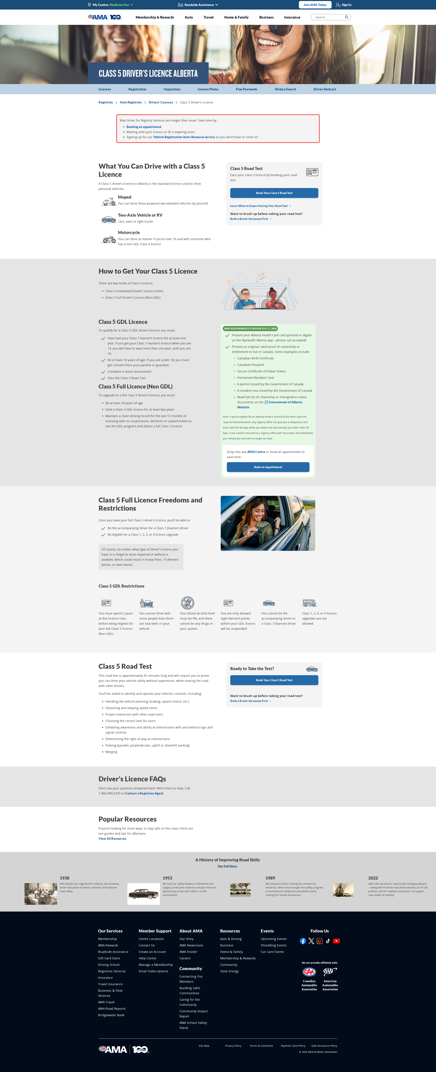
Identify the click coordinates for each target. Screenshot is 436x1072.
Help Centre (147, 958)
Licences (105, 89)
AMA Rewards (108, 945)
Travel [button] (209, 17)
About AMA (191, 930)
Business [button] (266, 17)
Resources (230, 930)
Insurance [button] (292, 17)
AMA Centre (256, 452)
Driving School (109, 965)
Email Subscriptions (153, 971)
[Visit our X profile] (311, 941)
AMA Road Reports (112, 1008)
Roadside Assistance (113, 952)
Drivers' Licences (161, 102)
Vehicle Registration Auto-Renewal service (184, 137)
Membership (107, 939)
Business (227, 945)
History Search (285, 89)
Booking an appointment (144, 127)
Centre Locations (151, 939)
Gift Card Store (109, 958)
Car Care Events (272, 952)
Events (267, 930)
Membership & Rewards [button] (155, 17)
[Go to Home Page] (124, 1049)
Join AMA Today (315, 5)
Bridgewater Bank (111, 1015)
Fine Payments (246, 89)
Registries (106, 102)
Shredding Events (274, 945)
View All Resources (112, 838)
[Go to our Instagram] (319, 941)
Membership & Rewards (238, 958)
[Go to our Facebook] (303, 941)
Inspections (172, 89)
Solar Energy (229, 971)
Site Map (204, 1045)
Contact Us (147, 945)
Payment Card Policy (293, 1045)
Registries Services (112, 971)
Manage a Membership (156, 965)
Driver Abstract (325, 89)
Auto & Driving (231, 939)
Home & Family (231, 952)
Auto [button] (189, 17)
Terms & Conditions (261, 1045)
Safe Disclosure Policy (324, 1045)
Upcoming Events (274, 939)
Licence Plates (208, 89)
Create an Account (152, 952)
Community (191, 968)
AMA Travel (106, 1002)
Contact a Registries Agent (144, 793)
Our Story (187, 939)
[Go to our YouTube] (336, 941)
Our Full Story (227, 866)
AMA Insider (188, 952)
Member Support (155, 930)
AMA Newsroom (191, 945)
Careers (185, 958)
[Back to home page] (105, 17)
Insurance (105, 978)
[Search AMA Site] (346, 17)
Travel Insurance (110, 984)
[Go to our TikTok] (328, 941)
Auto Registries (131, 102)
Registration (137, 89)
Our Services (110, 930)
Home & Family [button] (236, 17)
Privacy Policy (233, 1045)
